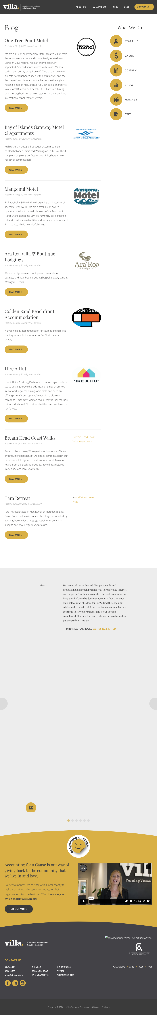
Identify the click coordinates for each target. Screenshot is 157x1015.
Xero (115, 6)
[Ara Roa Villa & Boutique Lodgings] (86, 269)
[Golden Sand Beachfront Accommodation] (86, 326)
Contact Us (143, 7)
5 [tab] (84, 820)
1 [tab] (68, 820)
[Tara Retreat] (86, 501)
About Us (81, 6)
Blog (126, 6)
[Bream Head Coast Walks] (86, 441)
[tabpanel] (78, 697)
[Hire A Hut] (86, 384)
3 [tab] (76, 820)
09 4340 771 (10, 967)
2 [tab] (72, 820)
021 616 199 (10, 971)
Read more (15, 107)
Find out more (20, 910)
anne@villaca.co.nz (14, 975)
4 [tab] (80, 820)
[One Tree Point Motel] (86, 55)
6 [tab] (88, 820)
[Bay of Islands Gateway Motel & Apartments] (86, 142)
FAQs (150, 967)
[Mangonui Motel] (86, 204)
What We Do (99, 6)
